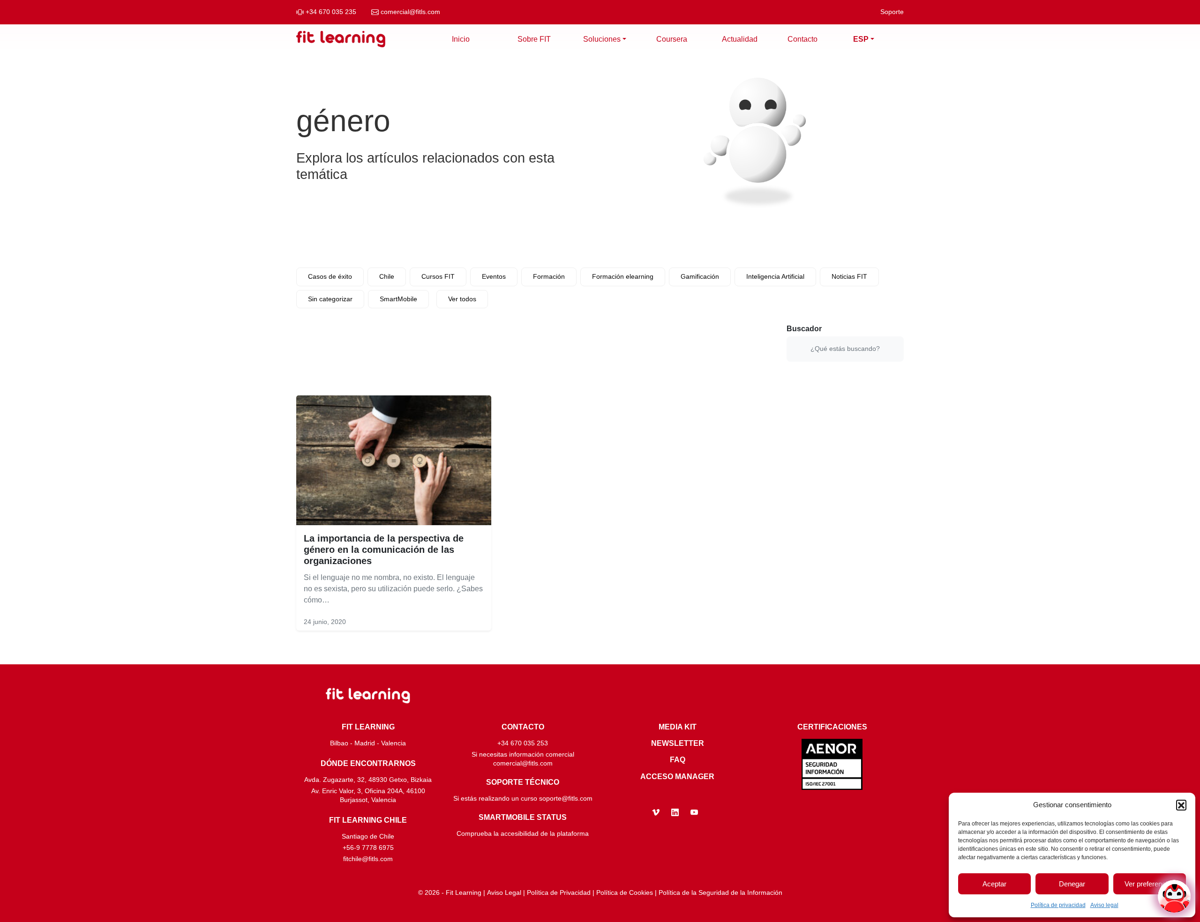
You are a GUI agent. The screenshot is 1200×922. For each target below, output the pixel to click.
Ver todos (462, 299)
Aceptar (994, 884)
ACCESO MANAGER (677, 777)
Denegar (1072, 884)
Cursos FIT (438, 276)
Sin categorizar (330, 299)
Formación (549, 276)
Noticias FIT (849, 276)
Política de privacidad (1058, 905)
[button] (1181, 805)
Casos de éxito (330, 276)
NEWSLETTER (677, 743)
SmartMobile (398, 299)
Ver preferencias (1150, 884)
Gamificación (700, 276)
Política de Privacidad (559, 892)
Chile (386, 276)
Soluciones (602, 39)
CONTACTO (523, 727)
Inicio (461, 39)
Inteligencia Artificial (775, 276)
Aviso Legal (504, 892)
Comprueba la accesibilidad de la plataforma (523, 833)
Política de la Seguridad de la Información (720, 892)
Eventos (494, 276)
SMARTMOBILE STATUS (523, 817)
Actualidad (740, 39)
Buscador (804, 329)
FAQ (677, 760)
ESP (861, 39)
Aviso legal (1104, 905)
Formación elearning (622, 276)
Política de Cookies (624, 892)
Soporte (892, 11)
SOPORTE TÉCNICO (522, 782)
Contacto (803, 39)
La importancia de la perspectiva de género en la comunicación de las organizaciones (384, 549)
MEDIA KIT (678, 727)
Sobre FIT (534, 39)
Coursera (671, 39)
